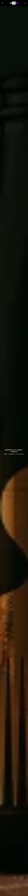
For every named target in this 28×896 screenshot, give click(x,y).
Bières (5, 454)
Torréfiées (11, 454)
